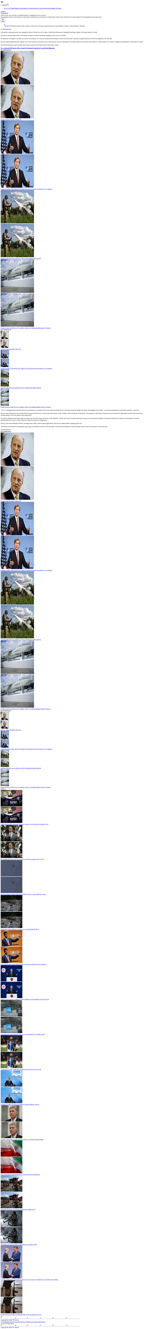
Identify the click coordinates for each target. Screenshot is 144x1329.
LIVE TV (4, 5)
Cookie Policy (41, 1322)
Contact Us (11, 1322)
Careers (17, 1322)
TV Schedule (4, 1322)
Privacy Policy (33, 1322)
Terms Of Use (24, 1322)
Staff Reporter (6, 29)
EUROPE (3, 12)
